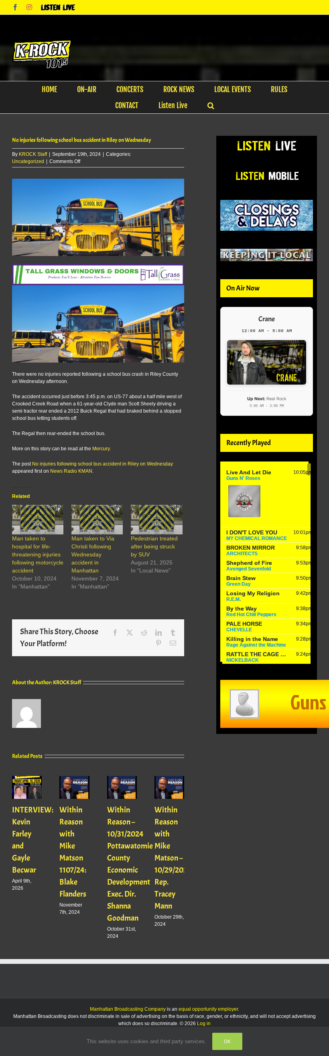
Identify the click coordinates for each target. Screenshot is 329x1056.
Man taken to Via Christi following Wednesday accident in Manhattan (92, 554)
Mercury (101, 448)
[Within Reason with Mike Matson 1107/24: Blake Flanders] (74, 779)
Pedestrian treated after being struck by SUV (154, 546)
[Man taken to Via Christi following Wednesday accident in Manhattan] (97, 519)
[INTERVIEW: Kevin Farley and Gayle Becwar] (27, 779)
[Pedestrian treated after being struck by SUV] (156, 519)
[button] (210, 105)
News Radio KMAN (71, 471)
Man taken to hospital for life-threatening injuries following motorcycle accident (37, 554)
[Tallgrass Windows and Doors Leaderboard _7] (98, 267)
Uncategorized (28, 161)
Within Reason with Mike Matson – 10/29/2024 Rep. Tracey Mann (173, 858)
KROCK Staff (33, 154)
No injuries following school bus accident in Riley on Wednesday (102, 464)
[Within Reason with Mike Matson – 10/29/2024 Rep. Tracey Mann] (169, 779)
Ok (227, 1041)
